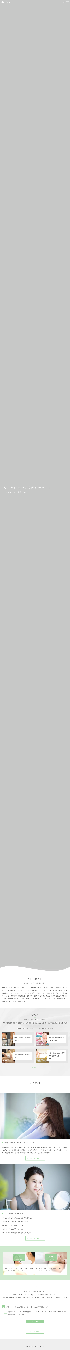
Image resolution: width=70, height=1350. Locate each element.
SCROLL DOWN (35, 963)
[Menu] (67, 2)
